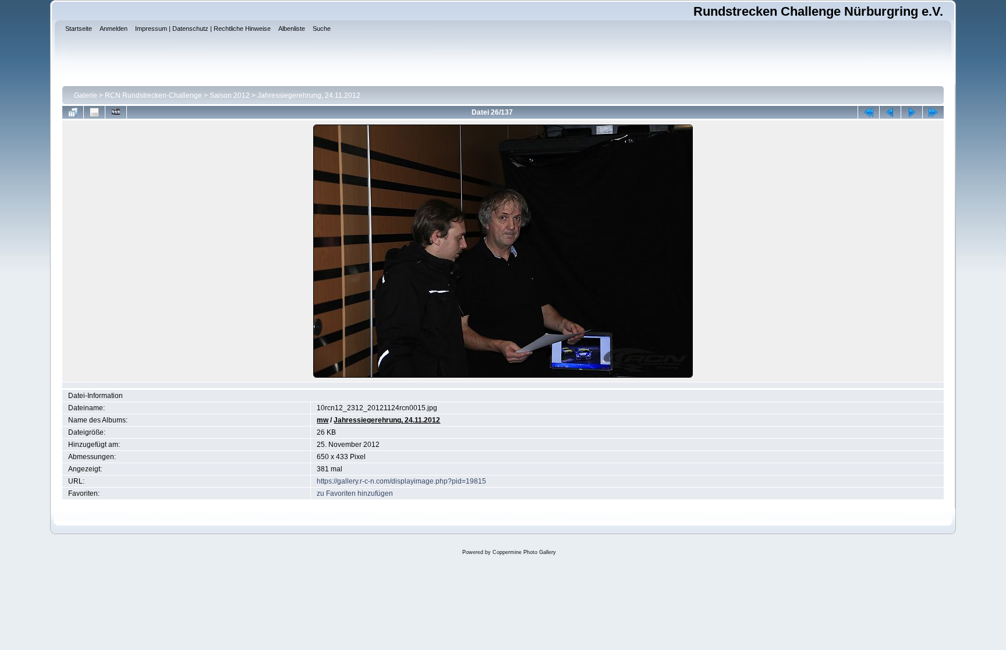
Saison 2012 (230, 95)
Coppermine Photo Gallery (524, 552)
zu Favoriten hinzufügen (355, 493)
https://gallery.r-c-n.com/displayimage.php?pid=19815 (401, 481)
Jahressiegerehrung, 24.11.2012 (308, 95)
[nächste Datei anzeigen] (911, 112)
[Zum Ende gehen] (933, 112)
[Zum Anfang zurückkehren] (868, 112)
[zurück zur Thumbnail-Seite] (72, 112)
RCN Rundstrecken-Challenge (153, 95)
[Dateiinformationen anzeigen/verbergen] (94, 112)
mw (322, 420)
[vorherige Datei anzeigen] (890, 112)
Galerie (85, 95)
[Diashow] (115, 112)
